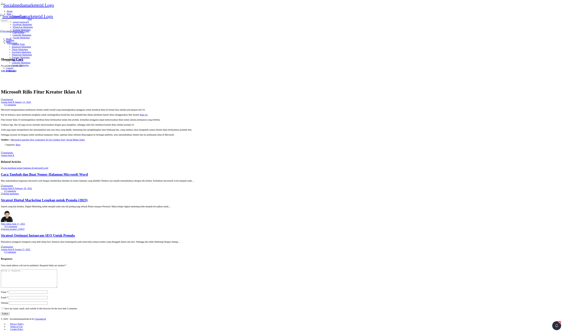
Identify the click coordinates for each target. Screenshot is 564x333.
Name (4, 292)
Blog (8, 41)
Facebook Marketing (21, 52)
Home (9, 39)
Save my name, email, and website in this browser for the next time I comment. (40, 308)
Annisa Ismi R (8, 102)
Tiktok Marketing (20, 49)
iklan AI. (144, 114)
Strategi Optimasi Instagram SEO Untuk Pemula (38, 235)
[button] (556, 325)
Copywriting (18, 60)
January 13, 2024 (23, 102)
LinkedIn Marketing (21, 62)
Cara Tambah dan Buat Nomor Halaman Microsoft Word (44, 174)
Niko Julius (6, 224)
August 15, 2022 (22, 249)
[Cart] (2, 53)
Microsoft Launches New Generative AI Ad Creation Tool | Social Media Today (48, 139)
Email (4, 297)
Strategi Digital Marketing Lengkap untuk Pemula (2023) (44, 200)
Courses (9, 68)
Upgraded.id (40, 319)
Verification (11, 70)
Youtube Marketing (21, 57)
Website (4, 303)
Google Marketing (20, 65)
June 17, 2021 (18, 224)
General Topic (18, 44)
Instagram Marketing (21, 47)
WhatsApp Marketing (22, 55)
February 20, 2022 (23, 188)
